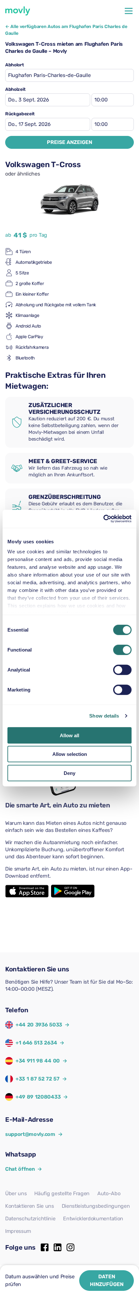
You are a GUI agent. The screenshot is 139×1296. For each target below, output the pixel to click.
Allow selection (69, 754)
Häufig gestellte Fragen (62, 1193)
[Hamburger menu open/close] (128, 11)
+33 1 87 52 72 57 (37, 1079)
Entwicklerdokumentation (93, 1218)
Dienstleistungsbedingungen (96, 1206)
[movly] (17, 11)
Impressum (18, 1231)
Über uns (16, 1193)
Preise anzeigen (69, 142)
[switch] (122, 649)
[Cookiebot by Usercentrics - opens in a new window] (103, 519)
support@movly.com (33, 1134)
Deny (69, 773)
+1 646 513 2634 (36, 1043)
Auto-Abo (108, 1193)
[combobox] (69, 75)
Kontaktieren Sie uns (29, 1206)
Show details (104, 716)
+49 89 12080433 (38, 1097)
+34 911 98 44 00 (38, 1061)
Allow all (69, 735)
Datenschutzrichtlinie (30, 1218)
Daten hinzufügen (106, 1280)
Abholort (14, 65)
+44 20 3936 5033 (39, 1025)
